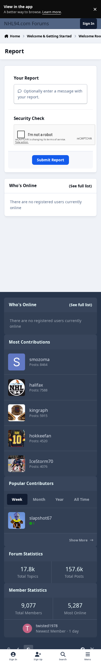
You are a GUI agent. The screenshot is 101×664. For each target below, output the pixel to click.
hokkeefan (40, 436)
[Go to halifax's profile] (16, 387)
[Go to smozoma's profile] (16, 362)
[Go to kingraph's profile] (16, 412)
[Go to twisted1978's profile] (27, 628)
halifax (36, 385)
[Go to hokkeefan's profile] (16, 438)
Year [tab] (59, 499)
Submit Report (50, 159)
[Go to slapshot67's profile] (16, 520)
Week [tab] (17, 499)
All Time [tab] (81, 499)
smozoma (39, 359)
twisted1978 (47, 625)
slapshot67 (40, 518)
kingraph (38, 410)
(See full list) (80, 185)
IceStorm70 (41, 461)
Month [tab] (39, 499)
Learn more (10, 9)
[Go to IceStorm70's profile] (16, 463)
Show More (78, 540)
